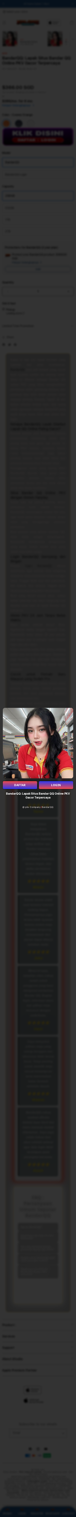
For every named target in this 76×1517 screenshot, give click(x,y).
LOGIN (56, 785)
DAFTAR (20, 785)
